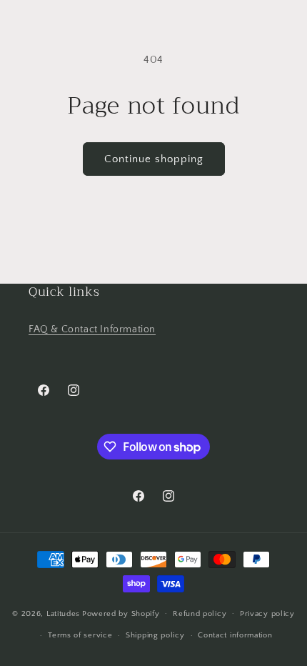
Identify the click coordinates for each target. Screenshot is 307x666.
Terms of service (80, 635)
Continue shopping (153, 159)
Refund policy (199, 614)
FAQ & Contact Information (92, 329)
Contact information (235, 635)
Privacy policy (267, 614)
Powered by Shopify (121, 613)
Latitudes (63, 613)
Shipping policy (155, 635)
